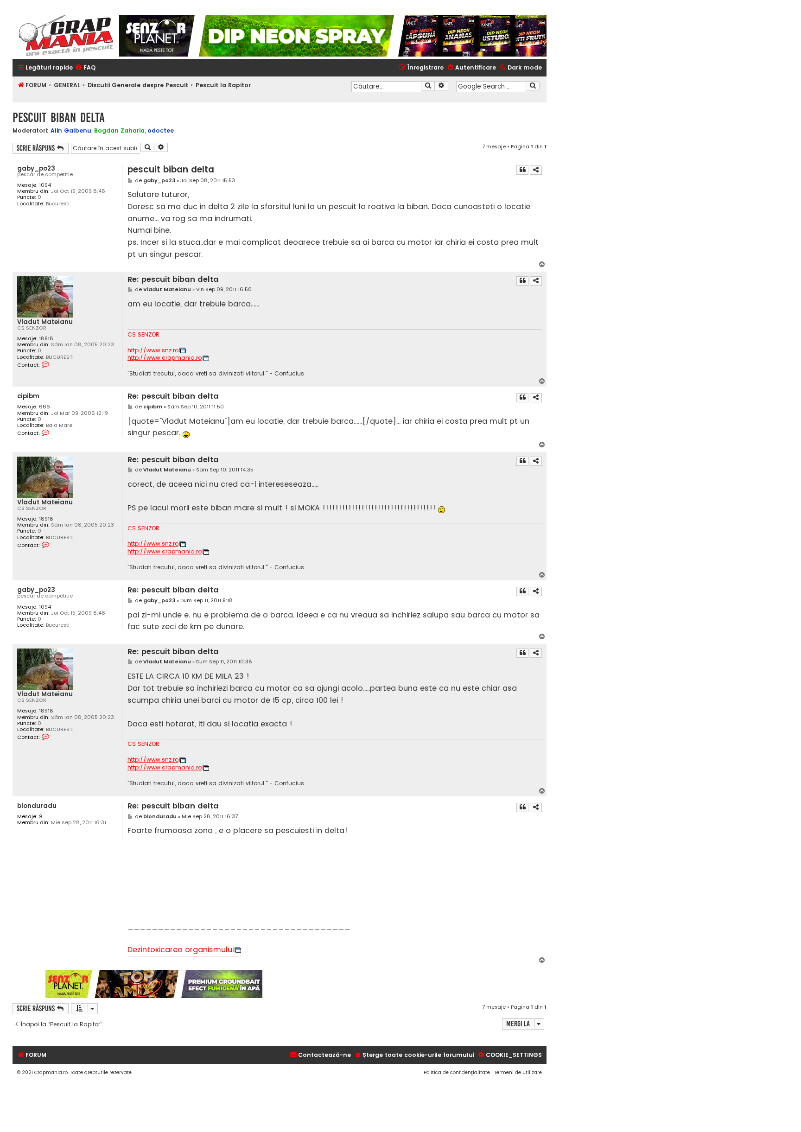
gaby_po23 (36, 168)
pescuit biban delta (59, 117)
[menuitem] (85, 68)
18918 (46, 339)
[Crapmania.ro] (66, 36)
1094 (45, 185)
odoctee (160, 130)
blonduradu (37, 806)
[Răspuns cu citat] (522, 170)
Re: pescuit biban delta (173, 280)
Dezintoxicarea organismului (180, 949)
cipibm (28, 396)
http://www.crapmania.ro (164, 358)
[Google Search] (533, 85)
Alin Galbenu (71, 130)
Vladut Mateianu (45, 322)
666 (44, 407)
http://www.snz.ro (152, 350)
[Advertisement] (405, 984)
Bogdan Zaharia (119, 130)
